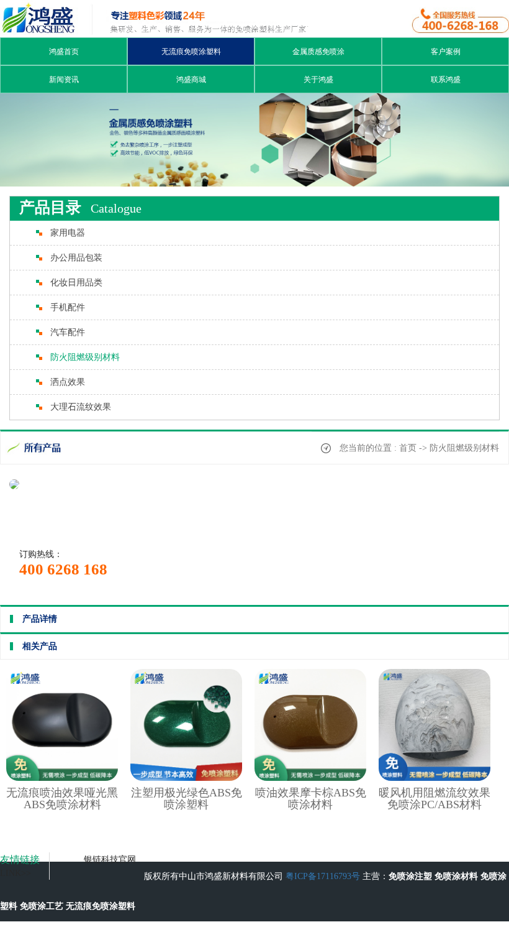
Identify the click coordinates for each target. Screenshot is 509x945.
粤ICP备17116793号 (323, 876)
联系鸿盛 (446, 79)
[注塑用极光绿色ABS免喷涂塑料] (186, 778)
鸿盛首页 (64, 51)
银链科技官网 (110, 859)
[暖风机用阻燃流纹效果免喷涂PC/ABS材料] (434, 778)
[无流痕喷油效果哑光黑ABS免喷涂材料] (62, 778)
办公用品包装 (76, 257)
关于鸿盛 (318, 79)
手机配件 (67, 307)
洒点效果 (67, 382)
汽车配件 (67, 332)
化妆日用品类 (76, 282)
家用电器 (67, 232)
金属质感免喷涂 (318, 51)
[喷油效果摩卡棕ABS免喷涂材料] (310, 778)
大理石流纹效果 (80, 407)
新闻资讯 (64, 79)
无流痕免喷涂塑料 (191, 51)
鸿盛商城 (191, 79)
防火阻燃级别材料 (85, 357)
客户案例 (446, 51)
